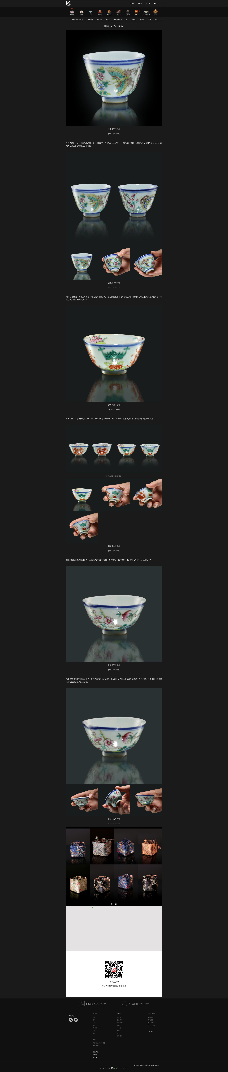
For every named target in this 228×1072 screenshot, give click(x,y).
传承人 (156, 3)
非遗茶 (133, 3)
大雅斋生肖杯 (118, 19)
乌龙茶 (95, 1028)
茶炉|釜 (155, 14)
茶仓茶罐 (128, 14)
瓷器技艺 (119, 1022)
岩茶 (94, 1017)
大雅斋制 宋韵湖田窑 (76, 19)
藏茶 (94, 1025)
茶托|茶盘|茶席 (146, 14)
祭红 (127, 19)
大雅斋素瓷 (90, 19)
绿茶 (94, 1033)
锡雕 (118, 1025)
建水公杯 (137, 14)
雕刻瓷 (108, 19)
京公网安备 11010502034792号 (120, 1068)
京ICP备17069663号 (105, 1068)
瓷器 (91, 14)
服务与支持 (151, 1014)
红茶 (94, 1022)
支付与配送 (151, 1022)
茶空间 (95, 1057)
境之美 (148, 3)
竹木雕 (119, 1028)
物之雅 (140, 3)
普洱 (94, 1020)
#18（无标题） (152, 1025)
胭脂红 (149, 19)
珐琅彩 (134, 19)
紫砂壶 (100, 14)
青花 (156, 19)
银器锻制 (119, 1020)
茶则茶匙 (118, 14)
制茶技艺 (119, 1017)
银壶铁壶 (72, 14)
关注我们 (71, 1016)
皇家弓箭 (119, 1036)
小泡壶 (81, 14)
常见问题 (150, 1020)
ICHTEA (150, 1031)
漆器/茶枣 (109, 14)
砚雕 (118, 1030)
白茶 (94, 1030)
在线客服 (150, 1017)
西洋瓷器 (99, 19)
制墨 (118, 1033)
